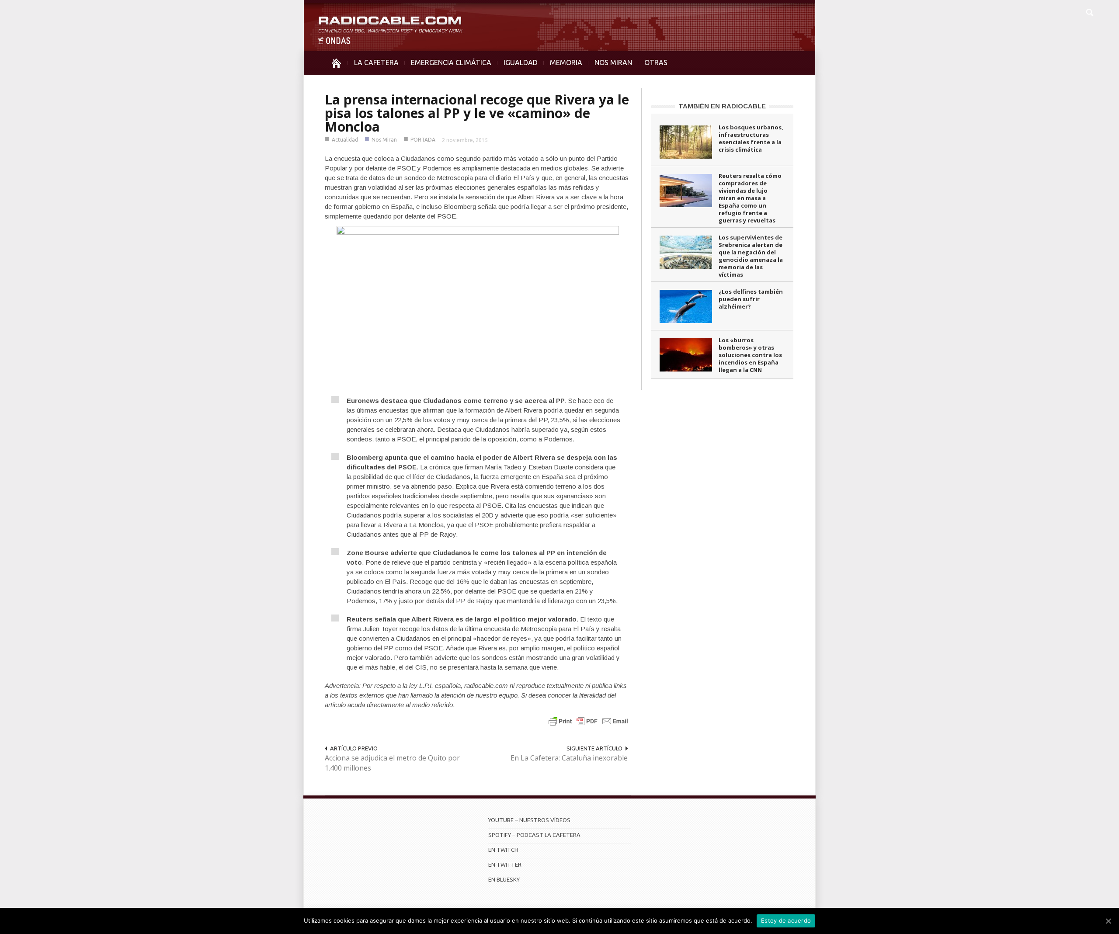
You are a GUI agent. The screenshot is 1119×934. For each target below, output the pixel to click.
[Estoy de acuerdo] (1108, 921)
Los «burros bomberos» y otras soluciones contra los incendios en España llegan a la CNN (750, 355)
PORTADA (422, 139)
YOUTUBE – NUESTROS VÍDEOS (529, 820)
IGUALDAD (521, 62)
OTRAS (655, 62)
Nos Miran (384, 139)
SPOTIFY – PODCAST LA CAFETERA (534, 835)
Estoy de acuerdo (786, 920)
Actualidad (345, 139)
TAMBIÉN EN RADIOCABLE (722, 106)
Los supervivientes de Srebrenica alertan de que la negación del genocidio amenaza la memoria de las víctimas (751, 255)
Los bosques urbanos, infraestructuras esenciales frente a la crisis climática (751, 138)
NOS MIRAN (613, 62)
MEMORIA (566, 62)
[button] (1089, 11)
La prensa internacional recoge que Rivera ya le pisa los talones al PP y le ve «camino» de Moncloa (477, 112)
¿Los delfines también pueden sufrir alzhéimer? (751, 299)
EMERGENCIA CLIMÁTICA (451, 62)
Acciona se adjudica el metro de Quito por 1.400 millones (392, 763)
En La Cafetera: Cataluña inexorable (569, 758)
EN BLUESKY (504, 879)
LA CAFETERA (376, 62)
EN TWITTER (504, 864)
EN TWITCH (503, 850)
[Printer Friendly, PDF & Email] (588, 721)
